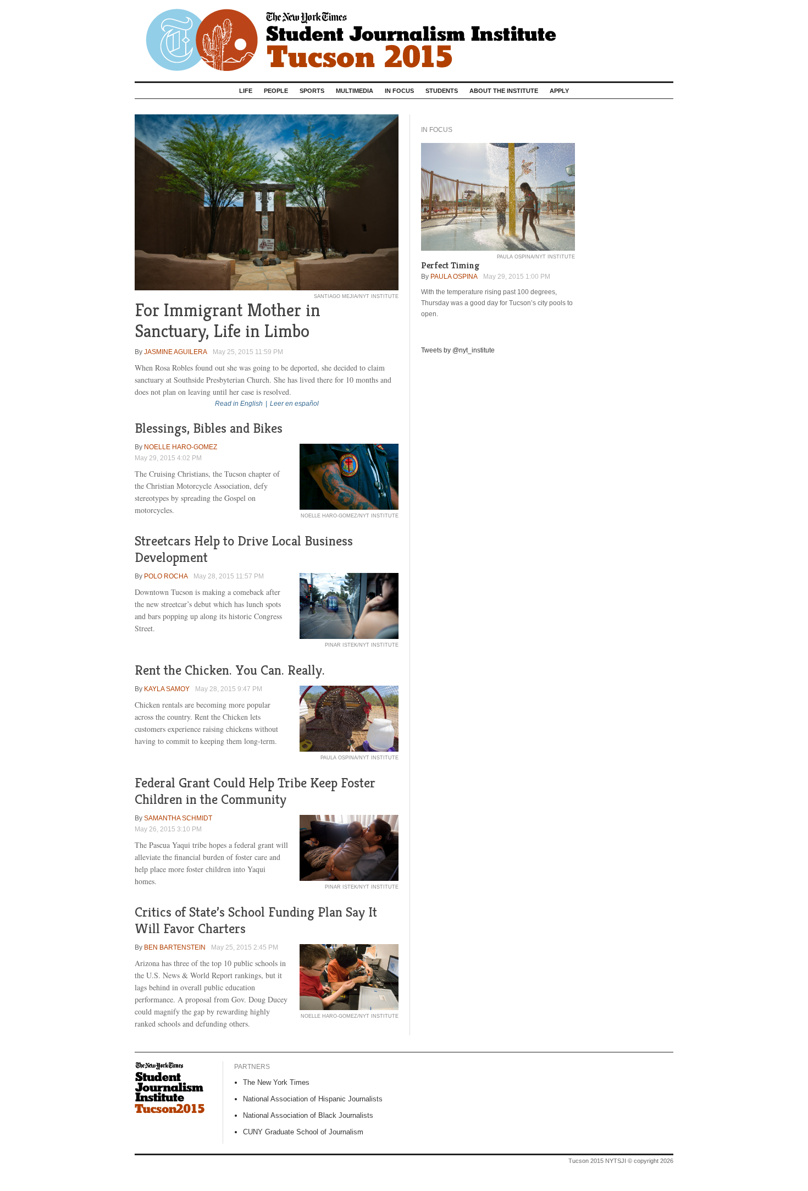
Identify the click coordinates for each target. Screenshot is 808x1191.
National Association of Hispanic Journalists (313, 1099)
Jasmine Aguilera (175, 352)
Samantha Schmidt (178, 818)
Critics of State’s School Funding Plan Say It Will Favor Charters (256, 920)
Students (441, 90)
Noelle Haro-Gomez (180, 447)
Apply (559, 90)
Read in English (239, 403)
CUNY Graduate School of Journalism (303, 1132)
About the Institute (503, 90)
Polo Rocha (166, 576)
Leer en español (294, 403)
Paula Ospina (454, 276)
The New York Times (276, 1082)
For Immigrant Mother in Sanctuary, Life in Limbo (227, 320)
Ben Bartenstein (175, 947)
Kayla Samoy (167, 689)
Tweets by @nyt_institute (458, 350)
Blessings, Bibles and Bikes (209, 428)
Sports (312, 90)
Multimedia (354, 90)
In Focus (399, 90)
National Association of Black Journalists (308, 1115)
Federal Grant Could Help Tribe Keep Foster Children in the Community (255, 791)
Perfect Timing (450, 265)
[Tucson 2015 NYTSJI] (404, 36)
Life (245, 90)
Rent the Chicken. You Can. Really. (230, 670)
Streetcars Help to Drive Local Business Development (244, 549)
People (276, 90)
